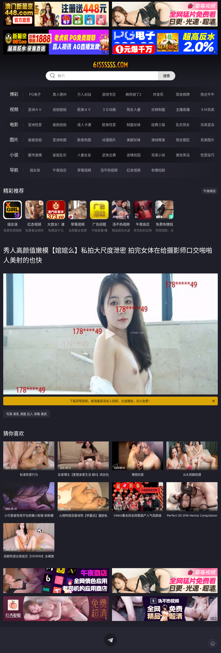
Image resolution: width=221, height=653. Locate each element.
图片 (14, 140)
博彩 (14, 94)
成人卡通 (84, 124)
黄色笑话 (183, 155)
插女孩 (35, 170)
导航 (14, 170)
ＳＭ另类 (207, 109)
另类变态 (207, 124)
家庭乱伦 (59, 155)
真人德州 (59, 94)
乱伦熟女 (183, 124)
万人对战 (84, 94)
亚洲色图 (59, 139)
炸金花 (158, 94)
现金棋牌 (183, 94)
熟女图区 (183, 139)
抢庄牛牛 (207, 94)
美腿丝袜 (133, 139)
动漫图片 (109, 139)
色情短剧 (158, 170)
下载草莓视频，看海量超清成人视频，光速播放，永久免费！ (110, 401)
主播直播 (183, 109)
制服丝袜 (133, 124)
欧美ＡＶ (84, 109)
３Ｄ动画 (109, 109)
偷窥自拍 (35, 139)
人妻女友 (84, 155)
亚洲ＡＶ (35, 109)
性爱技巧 (207, 155)
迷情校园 (133, 155)
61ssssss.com (110, 64)
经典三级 (158, 124)
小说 (14, 155)
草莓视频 (84, 170)
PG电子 (35, 94)
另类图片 (207, 139)
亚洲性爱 (35, 124)
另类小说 (158, 155)
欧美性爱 (109, 124)
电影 (14, 125)
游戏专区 (109, 94)
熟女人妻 (133, 109)
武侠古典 (109, 155)
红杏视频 (133, 170)
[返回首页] (212, 643)
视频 (14, 109)
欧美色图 (84, 139)
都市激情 (35, 155)
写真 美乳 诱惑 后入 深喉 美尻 (26, 414)
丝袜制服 (158, 109)
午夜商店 (59, 170)
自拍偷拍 (59, 109)
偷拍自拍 (59, 124)
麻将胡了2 (133, 94)
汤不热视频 (109, 170)
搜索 (166, 75)
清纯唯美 (158, 139)
